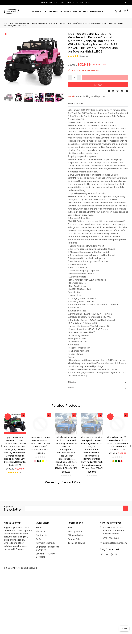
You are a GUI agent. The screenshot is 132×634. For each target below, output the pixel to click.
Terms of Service (76, 542)
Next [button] (61, 62)
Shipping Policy (75, 535)
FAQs (38, 539)
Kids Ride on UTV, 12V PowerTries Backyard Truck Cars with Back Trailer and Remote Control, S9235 (91, 443)
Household (37, 11)
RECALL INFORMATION (93, 11)
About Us (40, 531)
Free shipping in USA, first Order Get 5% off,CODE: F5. (66, 2)
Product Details (75, 103)
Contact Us (41, 535)
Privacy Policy (75, 531)
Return (71, 388)
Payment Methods (45, 542)
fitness (77, 11)
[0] (125, 11)
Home (39, 527)
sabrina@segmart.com (115, 542)
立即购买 (98, 84)
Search (71, 527)
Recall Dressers (53, 11)
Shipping (72, 382)
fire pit (67, 11)
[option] (34, 62)
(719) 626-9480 (111, 538)
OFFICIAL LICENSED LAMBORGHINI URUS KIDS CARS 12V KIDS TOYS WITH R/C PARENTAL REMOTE (15, 443)
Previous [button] (7, 62)
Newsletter (13, 508)
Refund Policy (74, 539)
